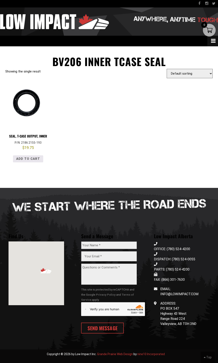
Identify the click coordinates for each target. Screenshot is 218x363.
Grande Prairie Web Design (115, 354)
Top (209, 357)
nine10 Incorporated (151, 354)
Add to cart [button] (28, 159)
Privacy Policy (106, 294)
